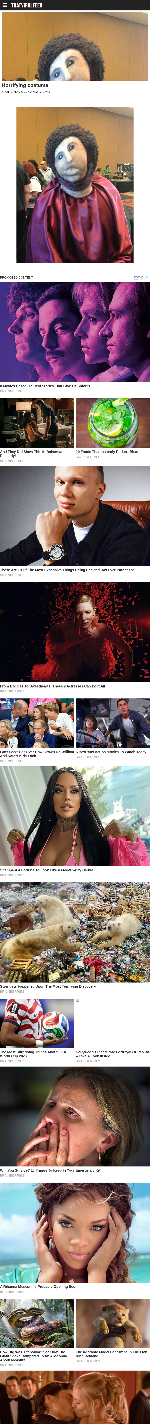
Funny (24, 92)
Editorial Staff (11, 92)
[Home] (27, 5)
